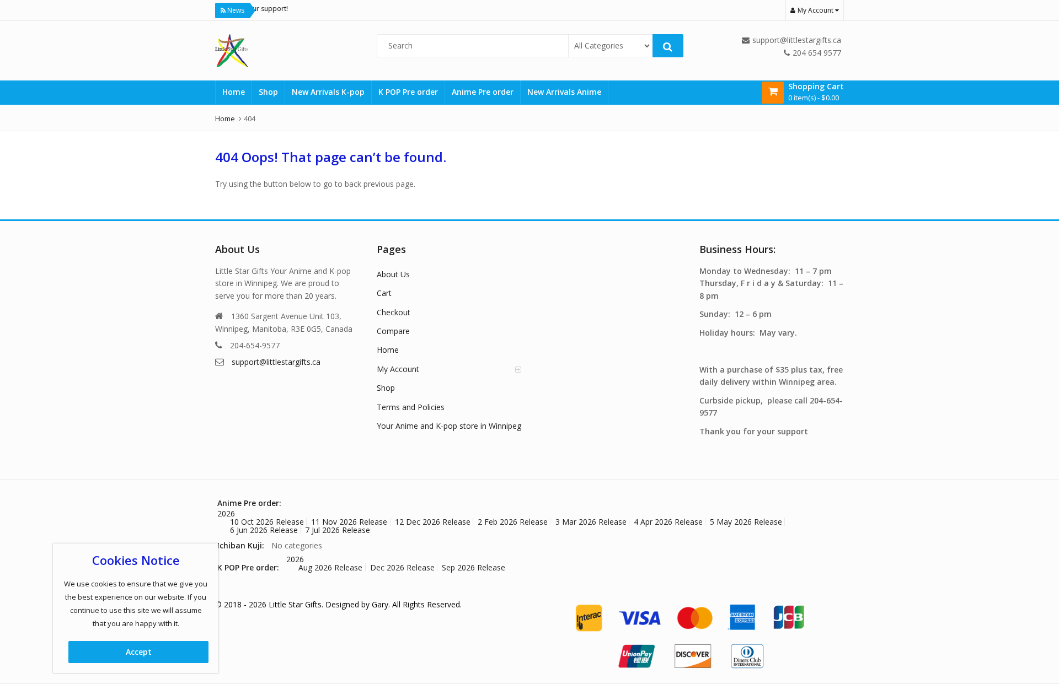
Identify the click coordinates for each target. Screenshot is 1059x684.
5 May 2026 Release (746, 521)
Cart (384, 293)
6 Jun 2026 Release (264, 530)
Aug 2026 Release (330, 567)
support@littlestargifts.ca (276, 362)
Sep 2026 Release (473, 567)
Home (233, 92)
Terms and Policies (411, 407)
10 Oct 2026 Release (267, 521)
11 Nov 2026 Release (349, 521)
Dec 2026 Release (402, 567)
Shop (268, 92)
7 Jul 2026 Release (337, 530)
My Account (398, 369)
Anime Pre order (483, 92)
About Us (393, 274)
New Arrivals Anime (564, 92)
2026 (226, 513)
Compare (393, 331)
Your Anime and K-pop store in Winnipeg (449, 426)
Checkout (393, 312)
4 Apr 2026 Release (668, 521)
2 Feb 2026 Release (513, 521)
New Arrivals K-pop (328, 92)
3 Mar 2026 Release (591, 521)
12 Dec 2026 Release (432, 521)
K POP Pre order (408, 92)
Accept (139, 652)
